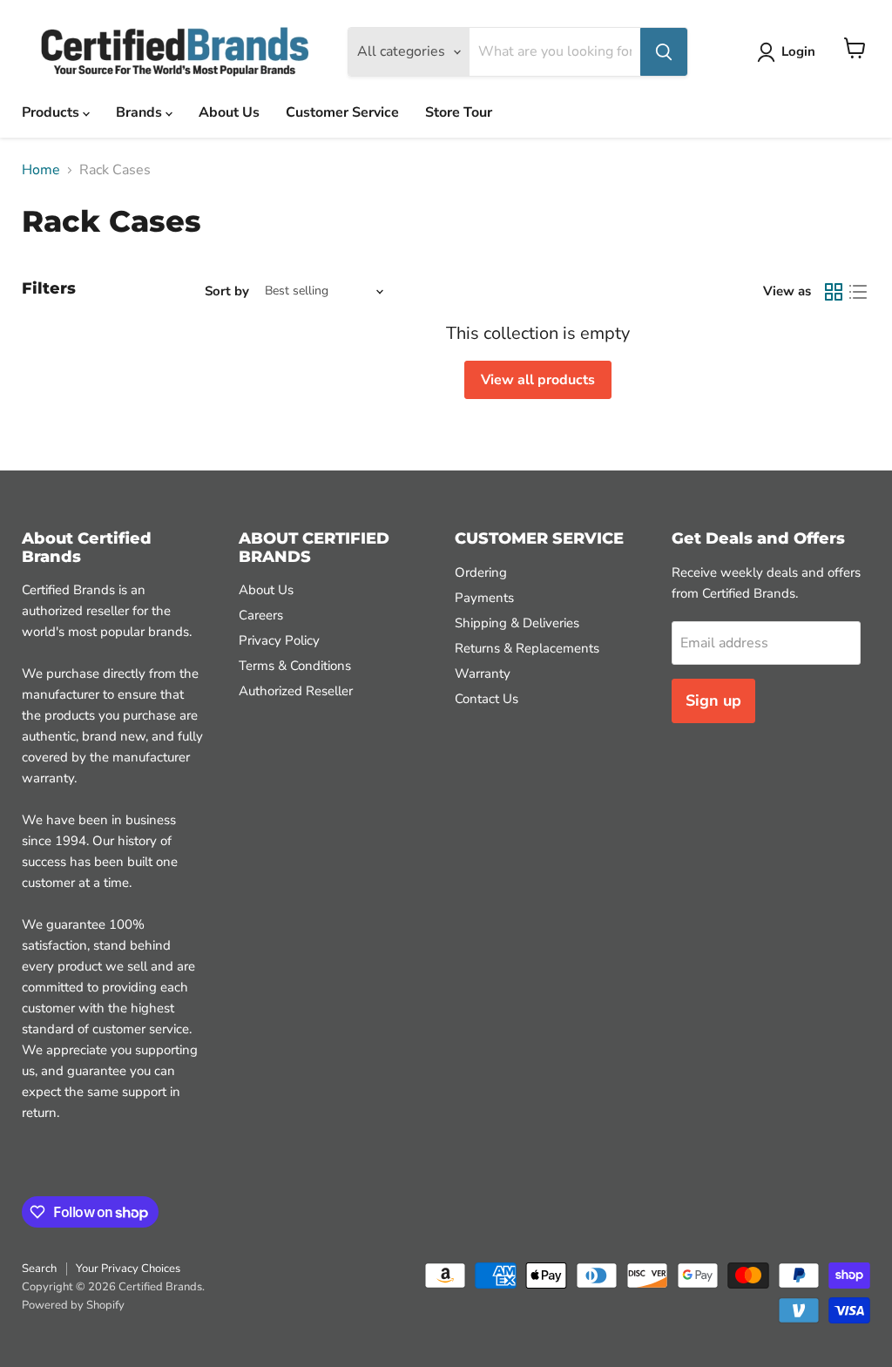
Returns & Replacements (527, 648)
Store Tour (458, 112)
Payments (484, 597)
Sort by (227, 291)
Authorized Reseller (296, 691)
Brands (141, 112)
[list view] (858, 292)
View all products (538, 379)
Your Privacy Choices (128, 1268)
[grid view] (833, 292)
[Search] (663, 52)
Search (39, 1268)
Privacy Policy (279, 640)
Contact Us (486, 698)
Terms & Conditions (295, 665)
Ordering (481, 572)
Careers (261, 615)
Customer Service (342, 112)
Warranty (482, 673)
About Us (229, 112)
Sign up (713, 700)
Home (41, 170)
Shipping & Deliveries (517, 623)
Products (52, 112)
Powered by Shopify (73, 1305)
